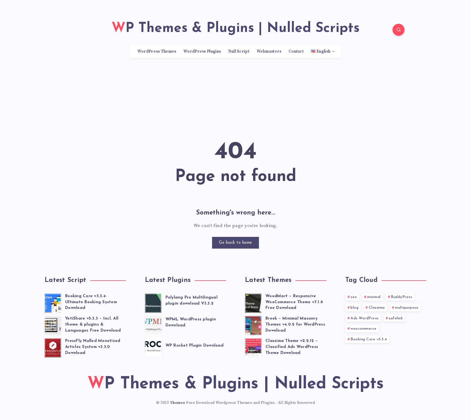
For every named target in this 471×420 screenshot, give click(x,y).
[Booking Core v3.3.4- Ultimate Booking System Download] (53, 302)
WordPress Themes (156, 51)
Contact (296, 51)
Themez (177, 402)
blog (354, 308)
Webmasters (269, 51)
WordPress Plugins (202, 51)
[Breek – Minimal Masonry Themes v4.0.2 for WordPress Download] (253, 324)
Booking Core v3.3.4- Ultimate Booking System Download (91, 302)
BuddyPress (401, 297)
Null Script (238, 51)
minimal (374, 297)
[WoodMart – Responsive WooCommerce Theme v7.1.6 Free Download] (253, 302)
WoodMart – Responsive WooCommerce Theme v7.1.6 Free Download (294, 302)
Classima (377, 308)
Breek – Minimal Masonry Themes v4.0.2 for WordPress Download (295, 325)
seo (354, 297)
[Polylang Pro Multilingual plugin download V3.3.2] (153, 302)
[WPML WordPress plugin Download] (153, 324)
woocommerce (364, 329)
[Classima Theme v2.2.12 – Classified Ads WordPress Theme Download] (253, 347)
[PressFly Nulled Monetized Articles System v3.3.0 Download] (53, 347)
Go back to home (235, 243)
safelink (396, 318)
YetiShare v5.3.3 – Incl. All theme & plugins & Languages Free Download (93, 325)
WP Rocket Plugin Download (194, 346)
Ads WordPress (365, 318)
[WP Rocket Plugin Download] (153, 346)
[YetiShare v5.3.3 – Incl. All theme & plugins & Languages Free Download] (53, 324)
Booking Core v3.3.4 (369, 339)
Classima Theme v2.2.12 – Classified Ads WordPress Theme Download (291, 347)
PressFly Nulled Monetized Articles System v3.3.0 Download (92, 347)
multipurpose (406, 308)
